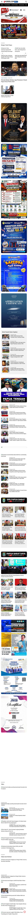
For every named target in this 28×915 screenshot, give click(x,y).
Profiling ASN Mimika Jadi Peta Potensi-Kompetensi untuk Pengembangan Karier (17, 471)
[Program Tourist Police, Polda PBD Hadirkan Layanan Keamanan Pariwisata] (7, 582)
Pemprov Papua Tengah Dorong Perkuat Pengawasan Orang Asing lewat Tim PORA (17, 413)
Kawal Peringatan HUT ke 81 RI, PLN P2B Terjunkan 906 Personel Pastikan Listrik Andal (17, 842)
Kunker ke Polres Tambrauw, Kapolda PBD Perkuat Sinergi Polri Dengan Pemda (7, 57)
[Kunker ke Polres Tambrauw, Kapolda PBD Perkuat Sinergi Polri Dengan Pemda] (7, 50)
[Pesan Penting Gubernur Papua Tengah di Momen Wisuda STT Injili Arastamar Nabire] (4, 420)
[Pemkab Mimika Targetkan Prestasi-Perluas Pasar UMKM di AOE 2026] (4, 491)
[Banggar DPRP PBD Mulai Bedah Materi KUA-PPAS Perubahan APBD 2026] (5, 370)
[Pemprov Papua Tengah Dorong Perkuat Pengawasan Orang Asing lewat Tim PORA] (4, 413)
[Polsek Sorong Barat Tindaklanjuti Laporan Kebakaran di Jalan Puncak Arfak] (5, 363)
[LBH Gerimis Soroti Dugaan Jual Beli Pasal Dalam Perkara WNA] (14, 881)
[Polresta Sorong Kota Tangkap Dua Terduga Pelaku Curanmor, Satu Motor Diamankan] (14, 866)
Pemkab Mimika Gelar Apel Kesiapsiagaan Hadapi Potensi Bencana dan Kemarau (17, 464)
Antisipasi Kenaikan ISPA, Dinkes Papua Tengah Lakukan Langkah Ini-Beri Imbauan (17, 439)
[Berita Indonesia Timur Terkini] (10, 2)
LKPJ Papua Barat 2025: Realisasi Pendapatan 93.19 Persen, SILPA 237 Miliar (20, 542)
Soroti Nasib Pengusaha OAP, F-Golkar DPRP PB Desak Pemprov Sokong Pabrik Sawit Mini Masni (19, 515)
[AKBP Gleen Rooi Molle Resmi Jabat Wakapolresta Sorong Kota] (21, 50)
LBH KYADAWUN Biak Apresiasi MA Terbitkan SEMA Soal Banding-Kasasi (16, 900)
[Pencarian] (26, 2)
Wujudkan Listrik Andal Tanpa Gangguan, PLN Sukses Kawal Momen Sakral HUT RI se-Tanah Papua (17, 826)
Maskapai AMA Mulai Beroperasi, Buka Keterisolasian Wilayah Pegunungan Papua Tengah (17, 426)
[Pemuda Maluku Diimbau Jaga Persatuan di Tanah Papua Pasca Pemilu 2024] (14, 68)
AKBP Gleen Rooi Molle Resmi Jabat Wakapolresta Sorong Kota (21, 57)
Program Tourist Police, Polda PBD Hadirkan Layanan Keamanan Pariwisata (7, 588)
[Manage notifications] (24, 912)
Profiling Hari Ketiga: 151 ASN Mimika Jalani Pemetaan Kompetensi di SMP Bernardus (16, 484)
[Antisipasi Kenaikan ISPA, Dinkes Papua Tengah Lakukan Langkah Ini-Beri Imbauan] (4, 440)
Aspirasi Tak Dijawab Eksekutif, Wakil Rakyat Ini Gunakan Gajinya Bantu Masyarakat (17, 349)
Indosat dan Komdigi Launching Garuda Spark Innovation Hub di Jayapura (13, 804)
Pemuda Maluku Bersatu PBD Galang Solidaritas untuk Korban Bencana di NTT (21, 601)
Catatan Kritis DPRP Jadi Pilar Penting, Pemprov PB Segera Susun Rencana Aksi (20, 529)
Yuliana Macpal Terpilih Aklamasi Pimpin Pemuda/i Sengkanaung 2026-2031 (6, 601)
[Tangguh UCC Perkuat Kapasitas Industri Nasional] (4, 816)
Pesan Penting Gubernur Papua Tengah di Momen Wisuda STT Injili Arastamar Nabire (17, 420)
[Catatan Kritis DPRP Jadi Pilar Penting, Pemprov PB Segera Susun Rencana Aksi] (20, 523)
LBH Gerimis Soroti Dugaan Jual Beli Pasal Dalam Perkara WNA (17, 885)
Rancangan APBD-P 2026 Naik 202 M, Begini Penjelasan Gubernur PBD (17, 343)
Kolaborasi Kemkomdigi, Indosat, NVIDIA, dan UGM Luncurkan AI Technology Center (17, 851)
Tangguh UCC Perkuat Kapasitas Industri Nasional (17, 816)
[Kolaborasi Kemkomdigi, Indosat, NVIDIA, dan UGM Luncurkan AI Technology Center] (14, 847)
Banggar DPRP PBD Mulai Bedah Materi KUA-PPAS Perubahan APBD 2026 (17, 369)
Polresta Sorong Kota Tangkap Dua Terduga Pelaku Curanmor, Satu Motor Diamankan (13, 877)
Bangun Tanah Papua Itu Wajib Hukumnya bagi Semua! (7, 96)
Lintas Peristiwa (4, 77)
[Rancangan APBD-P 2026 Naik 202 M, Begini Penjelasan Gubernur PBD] (5, 343)
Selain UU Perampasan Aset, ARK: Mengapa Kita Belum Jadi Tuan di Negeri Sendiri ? (20, 588)
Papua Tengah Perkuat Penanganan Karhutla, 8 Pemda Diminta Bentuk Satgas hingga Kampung (17, 433)
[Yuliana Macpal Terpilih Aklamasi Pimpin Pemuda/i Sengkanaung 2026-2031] (7, 595)
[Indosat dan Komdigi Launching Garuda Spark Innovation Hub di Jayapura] (14, 793)
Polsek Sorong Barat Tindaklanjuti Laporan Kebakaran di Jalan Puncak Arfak (17, 363)
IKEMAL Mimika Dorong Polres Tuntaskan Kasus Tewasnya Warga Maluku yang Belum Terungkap (17, 336)
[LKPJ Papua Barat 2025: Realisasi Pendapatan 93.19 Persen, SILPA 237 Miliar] (20, 536)
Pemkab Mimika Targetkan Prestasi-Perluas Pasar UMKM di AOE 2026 (18, 491)
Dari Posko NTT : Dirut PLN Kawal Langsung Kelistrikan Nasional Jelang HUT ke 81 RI (18, 834)
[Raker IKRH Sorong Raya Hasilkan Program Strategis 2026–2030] (5, 356)
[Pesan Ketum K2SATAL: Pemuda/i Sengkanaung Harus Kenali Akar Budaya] (21, 608)
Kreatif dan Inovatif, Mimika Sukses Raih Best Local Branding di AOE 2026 (17, 459)
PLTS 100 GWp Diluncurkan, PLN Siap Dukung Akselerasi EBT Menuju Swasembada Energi (16, 809)
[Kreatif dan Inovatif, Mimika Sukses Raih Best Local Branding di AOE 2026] (14, 455)
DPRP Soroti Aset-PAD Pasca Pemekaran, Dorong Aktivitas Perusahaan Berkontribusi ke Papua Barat (7, 515)
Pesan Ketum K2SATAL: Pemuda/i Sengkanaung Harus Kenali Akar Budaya (20, 614)
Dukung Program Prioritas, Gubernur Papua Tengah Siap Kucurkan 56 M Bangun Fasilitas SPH (17, 406)
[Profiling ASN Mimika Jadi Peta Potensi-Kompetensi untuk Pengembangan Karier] (4, 471)
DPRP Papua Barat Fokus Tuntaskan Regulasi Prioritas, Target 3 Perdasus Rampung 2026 (7, 529)
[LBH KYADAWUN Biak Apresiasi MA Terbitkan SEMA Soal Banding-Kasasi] (14, 896)
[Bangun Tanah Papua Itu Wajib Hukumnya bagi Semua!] (7, 89)
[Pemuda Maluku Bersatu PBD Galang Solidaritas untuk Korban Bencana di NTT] (21, 595)
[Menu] (2, 1)
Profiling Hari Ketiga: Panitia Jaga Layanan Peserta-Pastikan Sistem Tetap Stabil (17, 478)
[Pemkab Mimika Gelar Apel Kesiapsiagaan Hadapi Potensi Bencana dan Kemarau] (4, 465)
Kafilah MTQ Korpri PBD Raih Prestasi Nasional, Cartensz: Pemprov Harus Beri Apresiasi (12, 576)
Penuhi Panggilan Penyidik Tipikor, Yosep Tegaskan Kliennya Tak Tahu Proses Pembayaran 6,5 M (17, 908)
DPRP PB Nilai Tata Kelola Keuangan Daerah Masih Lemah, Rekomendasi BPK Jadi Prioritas (7, 542)
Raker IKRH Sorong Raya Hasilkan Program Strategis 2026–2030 (17, 356)
